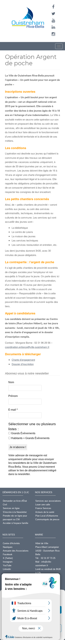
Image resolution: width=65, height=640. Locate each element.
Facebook (7, 554)
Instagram (7, 562)
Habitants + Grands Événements (30, 438)
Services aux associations (48, 501)
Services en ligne (11, 508)
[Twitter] (53, 13)
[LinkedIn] (53, 27)
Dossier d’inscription (23, 364)
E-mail (13, 409)
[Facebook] (53, 7)
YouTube (7, 565)
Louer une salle (42, 504)
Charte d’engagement (23, 359)
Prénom (13, 396)
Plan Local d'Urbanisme (46, 516)
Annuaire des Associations (15, 550)
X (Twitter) (8, 558)
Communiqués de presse (47, 519)
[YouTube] (53, 20)
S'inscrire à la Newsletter (15, 512)
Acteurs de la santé (44, 512)
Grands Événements (22, 433)
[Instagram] (53, 34)
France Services (43, 508)
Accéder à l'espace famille (15, 523)
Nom (11, 382)
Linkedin (7, 569)
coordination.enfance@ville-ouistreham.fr (27, 347)
